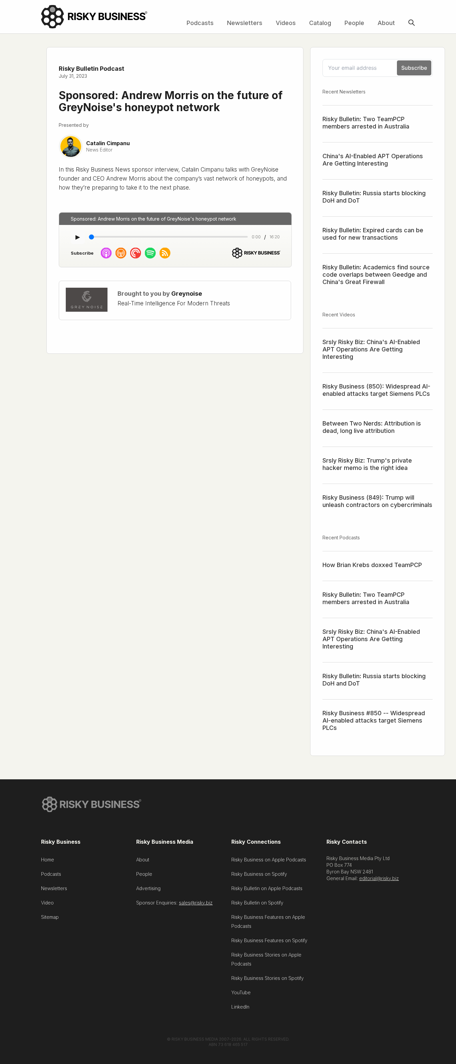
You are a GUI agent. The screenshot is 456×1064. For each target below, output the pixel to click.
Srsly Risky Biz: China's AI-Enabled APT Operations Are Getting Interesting (371, 349)
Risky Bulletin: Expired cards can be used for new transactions (372, 234)
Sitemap (50, 917)
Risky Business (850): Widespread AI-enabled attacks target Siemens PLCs (376, 390)
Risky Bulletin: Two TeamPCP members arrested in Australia (365, 122)
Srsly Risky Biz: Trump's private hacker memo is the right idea (367, 464)
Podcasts (200, 22)
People (354, 22)
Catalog (320, 22)
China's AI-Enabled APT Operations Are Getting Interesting (372, 160)
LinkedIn (240, 1007)
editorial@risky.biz (379, 878)
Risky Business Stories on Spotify (267, 978)
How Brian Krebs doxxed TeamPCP (372, 564)
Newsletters (244, 22)
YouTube (241, 992)
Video (47, 902)
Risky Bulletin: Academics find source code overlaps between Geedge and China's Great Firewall (376, 274)
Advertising (148, 888)
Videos (286, 22)
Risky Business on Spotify (259, 874)
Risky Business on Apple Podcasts (268, 859)
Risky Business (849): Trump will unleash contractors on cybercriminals (377, 501)
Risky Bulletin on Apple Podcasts (266, 888)
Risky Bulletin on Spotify (257, 902)
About (386, 22)
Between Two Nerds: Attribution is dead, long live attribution (371, 427)
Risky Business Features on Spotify (269, 940)
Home (47, 859)
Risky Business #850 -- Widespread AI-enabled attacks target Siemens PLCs (373, 720)
